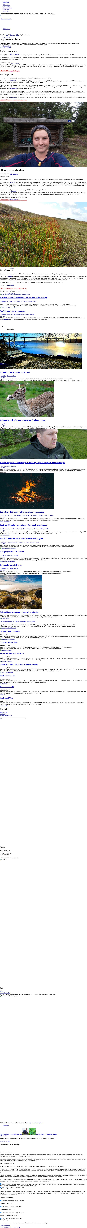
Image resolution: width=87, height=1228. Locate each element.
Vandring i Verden (48, 515)
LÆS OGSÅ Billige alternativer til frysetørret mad (13, 200)
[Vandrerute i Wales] (2, 694)
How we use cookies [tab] (5, 1151)
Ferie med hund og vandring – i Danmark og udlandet (23, 525)
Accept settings (4, 1227)
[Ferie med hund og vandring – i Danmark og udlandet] (21, 608)
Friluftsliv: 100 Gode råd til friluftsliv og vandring (22, 512)
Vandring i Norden (32, 301)
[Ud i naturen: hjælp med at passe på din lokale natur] (27, 416)
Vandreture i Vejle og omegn (12, 311)
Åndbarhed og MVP (7, 687)
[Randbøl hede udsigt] (9, 307)
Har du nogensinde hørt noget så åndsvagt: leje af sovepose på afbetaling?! (32, 462)
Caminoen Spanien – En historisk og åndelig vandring (19, 664)
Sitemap (29, 1122)
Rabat (1, 991)
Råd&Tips (10, 314)
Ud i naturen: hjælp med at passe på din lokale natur (23, 420)
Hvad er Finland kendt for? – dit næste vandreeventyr (23, 298)
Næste (5, 705)
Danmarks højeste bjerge (11, 565)
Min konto (6, 9)
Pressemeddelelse (5, 466)
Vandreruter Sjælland (7, 676)
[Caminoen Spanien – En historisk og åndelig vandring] (6, 661)
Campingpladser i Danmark (12, 552)
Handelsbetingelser (5, 993)
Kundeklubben (7, 8)
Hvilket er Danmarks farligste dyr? (12, 653)
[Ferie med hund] (5, 521)
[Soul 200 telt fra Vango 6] (8, 548)
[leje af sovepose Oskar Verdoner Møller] (43, 459)
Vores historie (3, 712)
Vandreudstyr (7, 6)
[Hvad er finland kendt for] (15, 294)
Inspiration (3, 301)
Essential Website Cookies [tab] (7, 1163)
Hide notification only (14, 1227)
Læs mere (2, 303)
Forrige (2, 705)
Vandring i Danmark (28, 314)
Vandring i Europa (22, 301)
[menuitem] (45, 5)
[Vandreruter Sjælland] (6, 672)
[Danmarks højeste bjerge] (7, 561)
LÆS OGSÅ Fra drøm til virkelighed (10, 71)
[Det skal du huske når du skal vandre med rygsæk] (4, 618)
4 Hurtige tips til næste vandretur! (15, 372)
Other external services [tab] (6, 1189)
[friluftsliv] (27, 508)
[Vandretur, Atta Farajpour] (41, 368)
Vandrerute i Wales (6, 698)
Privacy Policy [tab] (4, 1220)
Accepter (2, 1141)
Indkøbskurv (6, 11)
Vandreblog (3, 714)
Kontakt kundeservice (6, 715)
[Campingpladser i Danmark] (8, 628)
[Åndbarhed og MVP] (3, 683)
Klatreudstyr (6, 5)
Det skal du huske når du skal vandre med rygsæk (21, 538)
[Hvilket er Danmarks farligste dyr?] (7, 650)
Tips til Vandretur (11, 301)
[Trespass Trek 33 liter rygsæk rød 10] (4, 535)
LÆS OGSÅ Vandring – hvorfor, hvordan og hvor (13, 100)
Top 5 (8, 515)
